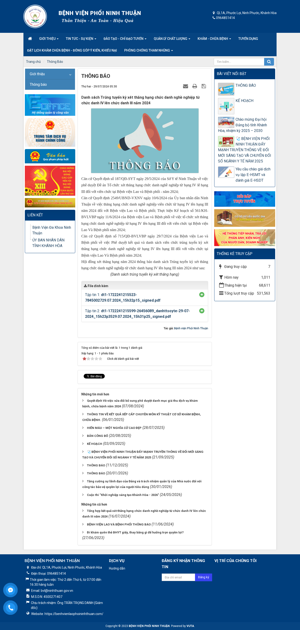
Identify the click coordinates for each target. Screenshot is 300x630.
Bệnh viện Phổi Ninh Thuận (191, 328)
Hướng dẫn (117, 568)
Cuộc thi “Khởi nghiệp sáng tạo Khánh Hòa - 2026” (123, 495)
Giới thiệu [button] (47, 39)
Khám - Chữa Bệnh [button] (213, 39)
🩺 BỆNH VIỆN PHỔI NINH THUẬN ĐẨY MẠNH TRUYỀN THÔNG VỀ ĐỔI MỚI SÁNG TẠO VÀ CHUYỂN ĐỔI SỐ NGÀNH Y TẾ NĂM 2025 (244, 149)
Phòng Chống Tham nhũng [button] (147, 50)
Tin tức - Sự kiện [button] (80, 39)
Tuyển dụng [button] (248, 39)
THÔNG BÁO (96, 465)
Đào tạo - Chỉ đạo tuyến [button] (124, 39)
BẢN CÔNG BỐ (97, 436)
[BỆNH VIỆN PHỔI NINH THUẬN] (35, 16)
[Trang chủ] (29, 39)
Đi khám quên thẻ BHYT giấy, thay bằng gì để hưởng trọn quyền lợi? (135, 532)
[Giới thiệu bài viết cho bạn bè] (186, 86)
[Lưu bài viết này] (204, 86)
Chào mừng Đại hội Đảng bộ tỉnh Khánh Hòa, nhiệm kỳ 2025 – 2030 (242, 125)
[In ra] (195, 86)
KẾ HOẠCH (94, 444)
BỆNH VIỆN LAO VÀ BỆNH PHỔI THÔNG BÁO (119, 524)
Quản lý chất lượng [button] (171, 39)
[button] (201, 294)
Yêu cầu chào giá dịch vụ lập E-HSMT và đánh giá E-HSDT (253, 175)
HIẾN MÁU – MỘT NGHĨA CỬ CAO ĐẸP (114, 428)
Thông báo (38, 84)
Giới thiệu (37, 74)
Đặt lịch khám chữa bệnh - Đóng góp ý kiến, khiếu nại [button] (72, 50)
